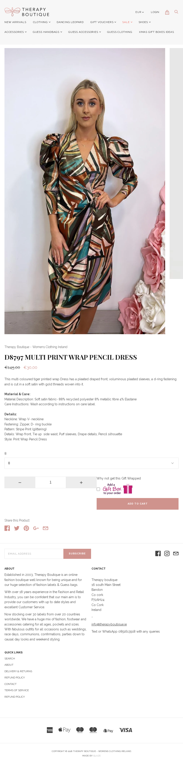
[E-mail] (176, 554)
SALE (125, 22)
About (8, 664)
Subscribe (77, 553)
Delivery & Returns (18, 671)
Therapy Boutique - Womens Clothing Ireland (35, 347)
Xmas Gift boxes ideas (156, 32)
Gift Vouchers (101, 22)
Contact (10, 684)
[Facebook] (158, 554)
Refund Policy (14, 677)
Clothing (40, 22)
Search (9, 658)
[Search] (176, 13)
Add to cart (138, 503)
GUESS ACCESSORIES (83, 32)
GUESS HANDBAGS (46, 32)
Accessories (14, 32)
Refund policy (14, 696)
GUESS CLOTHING (119, 32)
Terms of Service (16, 690)
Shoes (143, 22)
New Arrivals (15, 22)
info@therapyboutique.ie (109, 624)
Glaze (97, 755)
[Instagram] (167, 554)
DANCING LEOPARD (70, 22)
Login (155, 12)
